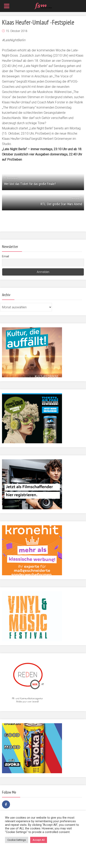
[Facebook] (6, 804)
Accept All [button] (39, 839)
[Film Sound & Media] (43, 5)
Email (5, 256)
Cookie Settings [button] (16, 839)
